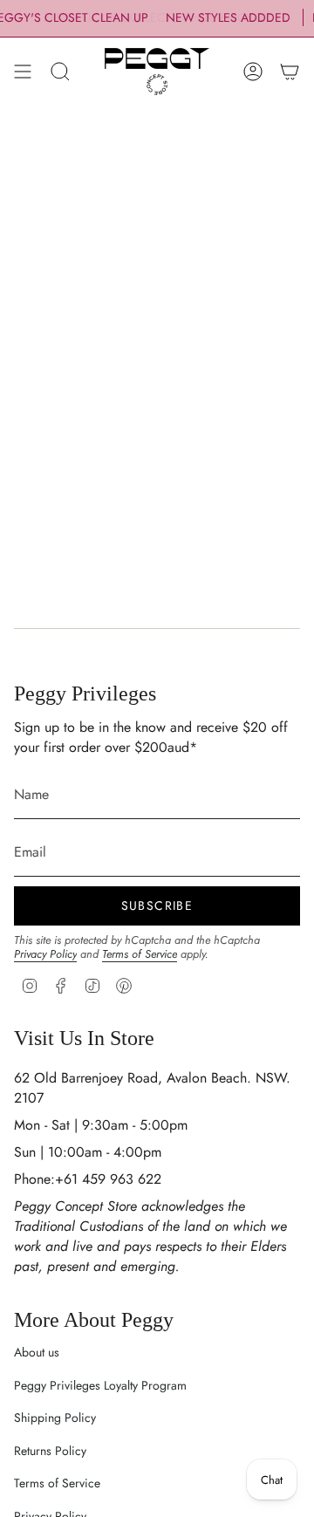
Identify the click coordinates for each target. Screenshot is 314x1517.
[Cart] (289, 71)
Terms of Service (139, 954)
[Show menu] (22, 71)
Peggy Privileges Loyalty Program (100, 1385)
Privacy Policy (45, 954)
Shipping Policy (55, 1417)
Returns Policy (50, 1450)
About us (36, 1352)
